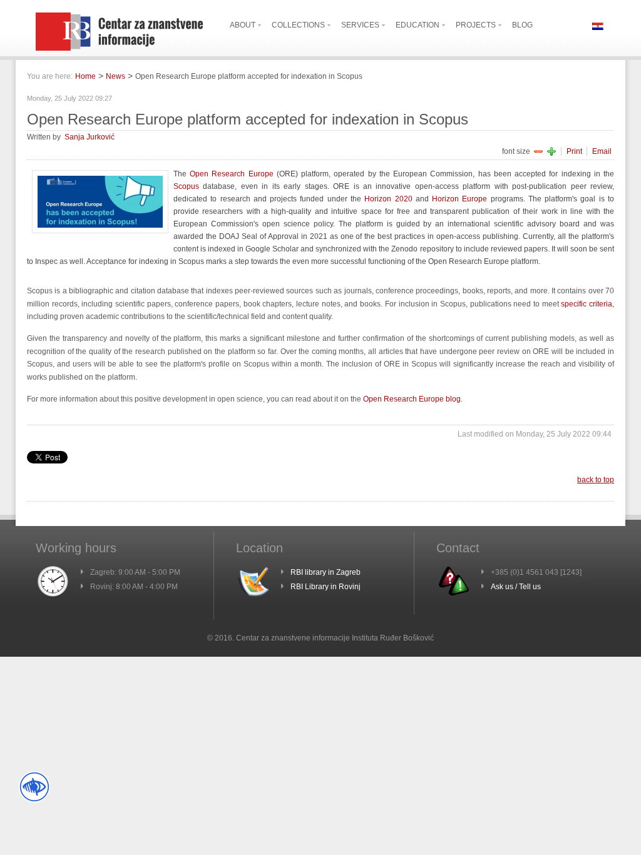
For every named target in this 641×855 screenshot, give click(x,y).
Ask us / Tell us (516, 586)
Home (85, 76)
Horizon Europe (459, 199)
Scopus (186, 186)
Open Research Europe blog (412, 399)
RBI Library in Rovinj (325, 586)
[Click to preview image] (100, 230)
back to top (595, 479)
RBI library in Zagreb (325, 572)
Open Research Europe (231, 173)
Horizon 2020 (388, 199)
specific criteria (586, 304)
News (115, 76)
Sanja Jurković (89, 137)
